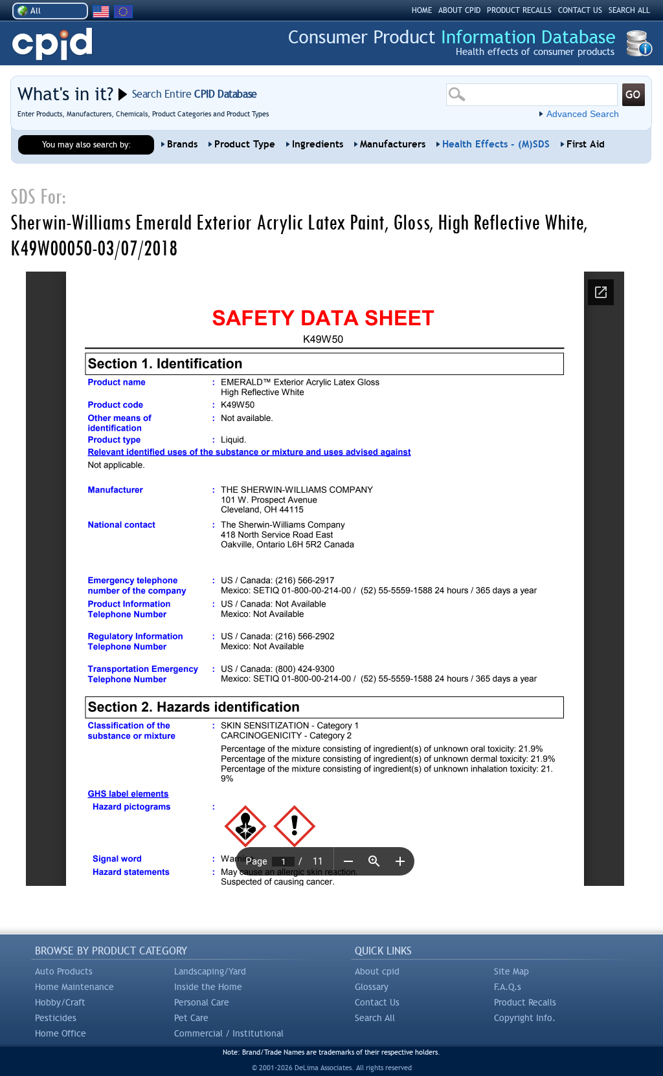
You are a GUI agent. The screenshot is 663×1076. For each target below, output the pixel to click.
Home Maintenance (74, 987)
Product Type (244, 144)
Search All (375, 1018)
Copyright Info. (525, 1018)
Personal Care (201, 1002)
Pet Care (191, 1018)
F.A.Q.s (507, 987)
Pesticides (55, 1018)
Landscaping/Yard (210, 971)
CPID (52, 44)
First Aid (586, 144)
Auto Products (64, 971)
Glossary (371, 987)
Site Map (511, 971)
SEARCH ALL (629, 10)
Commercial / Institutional (229, 1033)
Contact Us (377, 1002)
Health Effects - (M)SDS (496, 144)
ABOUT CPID (459, 10)
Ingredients (317, 144)
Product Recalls (525, 1002)
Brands (182, 144)
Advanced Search (582, 114)
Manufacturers (392, 144)
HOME (422, 10)
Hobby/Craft (60, 1002)
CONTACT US (580, 10)
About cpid (377, 971)
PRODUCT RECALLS (519, 10)
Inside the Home (208, 987)
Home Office (60, 1033)
